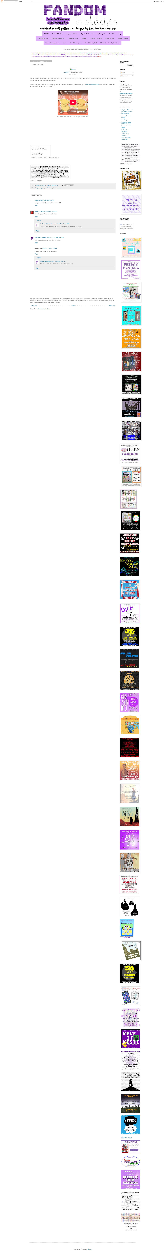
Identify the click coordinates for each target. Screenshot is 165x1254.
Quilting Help (125, 113)
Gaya (36, 200)
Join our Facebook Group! (126, 116)
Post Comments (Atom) (44, 309)
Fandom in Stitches (45, 224)
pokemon (59, 188)
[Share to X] (69, 185)
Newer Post (34, 306)
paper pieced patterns (46, 188)
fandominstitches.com (126, 93)
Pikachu (65, 72)
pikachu (54, 188)
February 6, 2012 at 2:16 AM (46, 200)
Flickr (50, 157)
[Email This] (65, 185)
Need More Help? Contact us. (126, 138)
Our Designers (125, 120)
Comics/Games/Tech (92, 84)
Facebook (33, 157)
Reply (36, 205)
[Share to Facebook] (71, 185)
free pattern (38, 188)
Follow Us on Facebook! (125, 134)
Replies (39, 220)
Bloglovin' (56, 157)
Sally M (37, 211)
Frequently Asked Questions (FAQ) (126, 123)
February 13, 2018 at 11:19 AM (60, 224)
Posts (123, 72)
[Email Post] (62, 185)
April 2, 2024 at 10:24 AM (58, 261)
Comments (125, 76)
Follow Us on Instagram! (125, 130)
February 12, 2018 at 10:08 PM (48, 211)
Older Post (112, 306)
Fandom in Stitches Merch (126, 126)
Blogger (90, 1249)
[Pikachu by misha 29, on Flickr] (73, 69)
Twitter (40, 157)
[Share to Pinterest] (73, 185)
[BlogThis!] (67, 185)
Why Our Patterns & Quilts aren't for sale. (127, 110)
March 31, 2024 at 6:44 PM (49, 248)
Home (73, 306)
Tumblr (45, 157)
